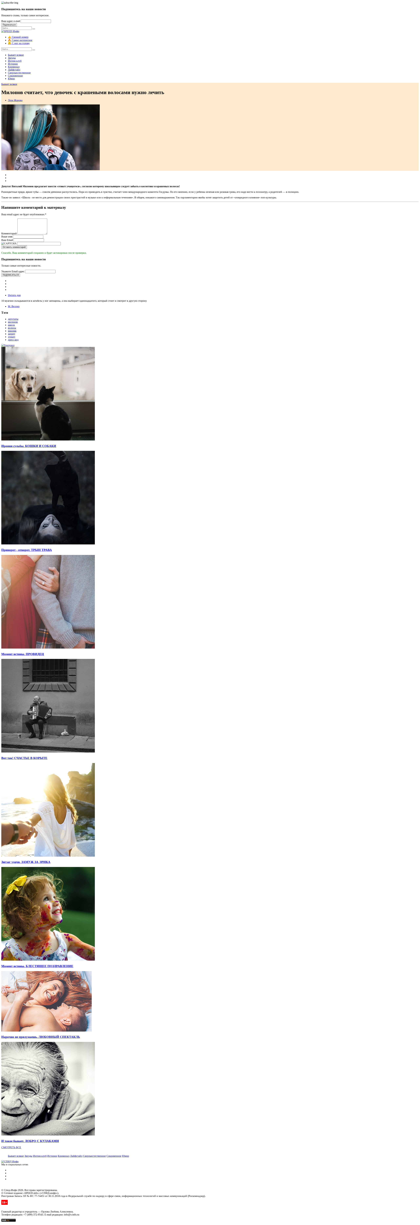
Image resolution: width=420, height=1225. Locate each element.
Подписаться (9, 24)
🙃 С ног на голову (19, 43)
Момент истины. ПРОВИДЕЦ (22, 654)
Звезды (12, 57)
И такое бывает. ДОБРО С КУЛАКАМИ (30, 1141)
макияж (12, 330)
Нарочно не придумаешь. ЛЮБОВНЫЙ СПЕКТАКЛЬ (40, 1037)
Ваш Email (7, 240)
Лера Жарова (15, 100)
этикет (11, 336)
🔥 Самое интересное (20, 40)
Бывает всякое (16, 55)
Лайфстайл (14, 69)
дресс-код (13, 339)
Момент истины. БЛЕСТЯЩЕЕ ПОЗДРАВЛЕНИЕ (37, 966)
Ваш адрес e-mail (10, 21)
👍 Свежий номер (18, 37)
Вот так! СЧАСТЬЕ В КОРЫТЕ (24, 758)
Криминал (14, 66)
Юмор (11, 78)
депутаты (13, 319)
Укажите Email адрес (12, 271)
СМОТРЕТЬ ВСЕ (11, 1147)
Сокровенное (15, 75)
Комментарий (9, 233)
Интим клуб (14, 60)
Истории (13, 63)
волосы (12, 327)
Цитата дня (14, 295)
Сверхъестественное (19, 72)
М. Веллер (14, 306)
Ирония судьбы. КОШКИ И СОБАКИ (28, 446)
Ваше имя (6, 236)
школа (11, 325)
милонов (13, 322)
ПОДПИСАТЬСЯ (11, 275)
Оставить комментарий (14, 247)
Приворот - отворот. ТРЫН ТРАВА (26, 550)
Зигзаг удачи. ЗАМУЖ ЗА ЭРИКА (25, 862)
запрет (11, 333)
